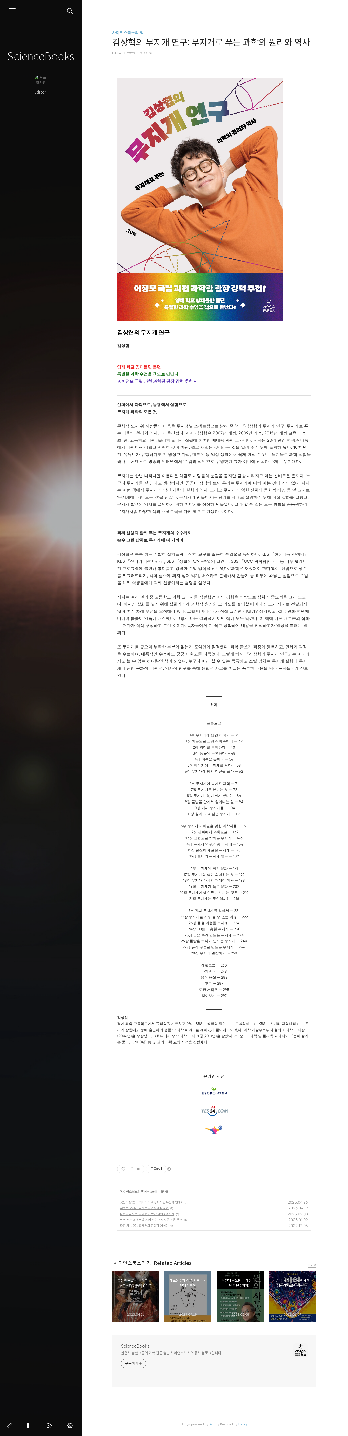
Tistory (242, 1424)
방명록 (31, 1425)
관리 (71, 1425)
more (312, 1264)
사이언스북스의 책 (128, 32)
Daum (213, 1424)
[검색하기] (70, 11)
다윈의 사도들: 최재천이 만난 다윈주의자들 (147, 1214)
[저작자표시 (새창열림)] (168, 1169)
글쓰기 (11, 1425)
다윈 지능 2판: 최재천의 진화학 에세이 (144, 1226)
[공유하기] (132, 1169)
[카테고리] (12, 11)
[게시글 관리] (139, 1169)
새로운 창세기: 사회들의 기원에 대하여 (144, 1208)
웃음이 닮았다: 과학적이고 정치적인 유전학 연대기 (151, 1202)
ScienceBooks (40, 56)
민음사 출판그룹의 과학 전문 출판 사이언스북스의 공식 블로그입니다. (171, 1353)
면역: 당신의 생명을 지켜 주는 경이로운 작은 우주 (151, 1220)
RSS (51, 1425)
